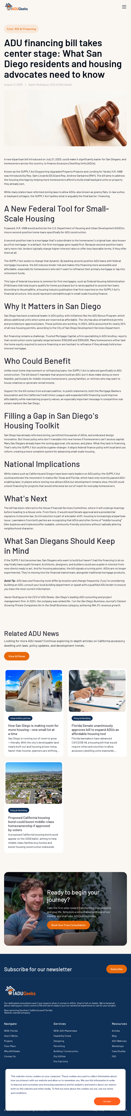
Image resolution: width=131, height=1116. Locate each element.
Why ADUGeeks (12, 1051)
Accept (107, 1101)
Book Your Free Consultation (68, 925)
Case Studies (119, 1051)
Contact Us (10, 1056)
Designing (59, 1040)
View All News (16, 656)
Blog (114, 1035)
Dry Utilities (60, 1056)
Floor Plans (10, 1046)
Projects (8, 1040)
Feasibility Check (62, 1035)
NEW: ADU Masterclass (65, 1030)
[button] (124, 7)
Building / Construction (66, 1051)
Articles (116, 1030)
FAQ (114, 1056)
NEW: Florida (11, 1030)
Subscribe (117, 969)
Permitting (59, 1046)
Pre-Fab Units (61, 1061)
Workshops (118, 1046)
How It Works (11, 1035)
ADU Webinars (119, 1040)
